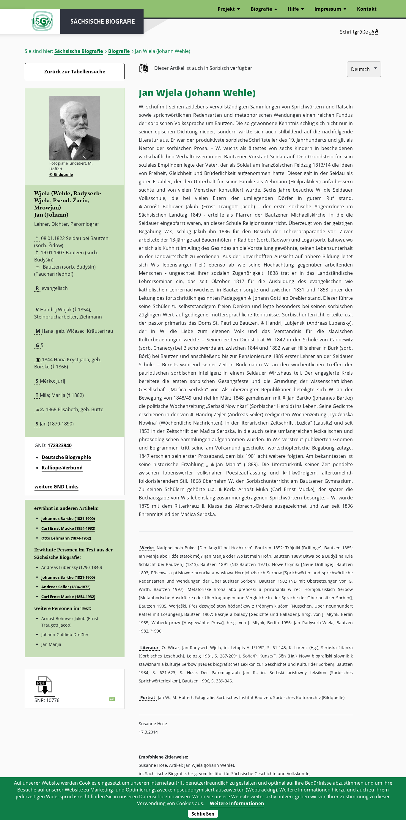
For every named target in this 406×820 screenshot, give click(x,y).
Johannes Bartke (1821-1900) (68, 518)
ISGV (42, 21)
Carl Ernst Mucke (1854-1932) (68, 528)
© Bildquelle (61, 174)
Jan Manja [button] (227, 464)
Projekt (226, 9)
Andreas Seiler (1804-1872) (65, 586)
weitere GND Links (56, 486)
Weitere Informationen (237, 803)
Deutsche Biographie (66, 457)
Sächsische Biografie (78, 51)
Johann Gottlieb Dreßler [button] (280, 298)
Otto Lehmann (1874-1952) (66, 538)
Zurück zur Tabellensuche (74, 71)
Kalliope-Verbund (62, 467)
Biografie (119, 51)
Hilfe (293, 9)
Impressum (327, 9)
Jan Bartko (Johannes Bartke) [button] (320, 398)
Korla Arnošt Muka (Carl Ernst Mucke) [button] (269, 489)
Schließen (203, 813)
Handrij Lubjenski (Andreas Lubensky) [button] (309, 323)
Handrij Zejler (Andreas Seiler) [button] (230, 414)
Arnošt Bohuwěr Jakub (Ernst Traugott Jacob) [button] (199, 206)
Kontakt (367, 9)
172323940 (60, 445)
